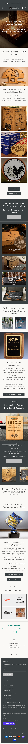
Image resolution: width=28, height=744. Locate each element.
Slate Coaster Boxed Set (14, 266)
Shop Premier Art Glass (14, 574)
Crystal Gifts (7, 324)
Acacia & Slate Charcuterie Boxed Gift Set (14, 297)
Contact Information (8, 685)
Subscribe (8, 674)
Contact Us (14, 39)
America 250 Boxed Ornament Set (14, 250)
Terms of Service (7, 698)
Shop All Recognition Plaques (14, 394)
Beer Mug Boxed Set (14, 282)
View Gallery (14, 189)
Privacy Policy (6, 690)
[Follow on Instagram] (7, 728)
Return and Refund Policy (9, 693)
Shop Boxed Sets (14, 217)
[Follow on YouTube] (15, 728)
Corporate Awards (20, 323)
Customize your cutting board (9, 443)
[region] (14, 645)
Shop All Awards (14, 579)
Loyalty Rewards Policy (9, 688)
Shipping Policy (7, 695)
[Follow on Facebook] (3, 728)
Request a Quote (14, 193)
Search (4, 683)
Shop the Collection (14, 461)
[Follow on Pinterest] (11, 728)
